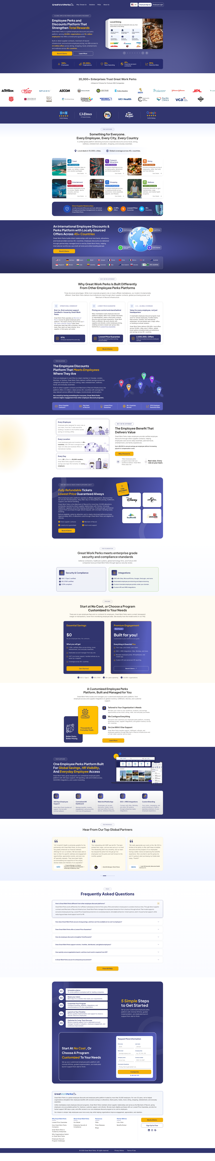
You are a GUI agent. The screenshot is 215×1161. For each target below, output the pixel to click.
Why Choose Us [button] (81, 4)
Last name (137, 1044)
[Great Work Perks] (65, 1094)
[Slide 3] (132, 53)
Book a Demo (152, 1120)
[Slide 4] (135, 53)
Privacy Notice (119, 1150)
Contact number (139, 1057)
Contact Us (135, 1072)
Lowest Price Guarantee (107, 327)
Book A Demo (62, 53)
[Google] (155, 1130)
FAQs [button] (99, 4)
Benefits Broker (121, 1125)
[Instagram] (152, 1130)
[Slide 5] (138, 53)
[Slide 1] (127, 53)
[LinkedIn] (149, 1130)
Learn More (83, 53)
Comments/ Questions (123, 1064)
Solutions (92, 4)
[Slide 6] (140, 53)
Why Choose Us (124, 454)
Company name (121, 1057)
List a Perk (120, 1122)
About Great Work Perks (81, 1119)
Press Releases (100, 1125)
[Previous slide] (123, 53)
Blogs (97, 1128)
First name (120, 1044)
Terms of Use (131, 1150)
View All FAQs (107, 968)
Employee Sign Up (145, 4)
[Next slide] (143, 53)
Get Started (84, 668)
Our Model (77, 1122)
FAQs (96, 1122)
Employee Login (158, 4)
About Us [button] (106, 4)
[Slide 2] (129, 53)
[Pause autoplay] (147, 53)
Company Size (138, 1050)
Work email (120, 1050)
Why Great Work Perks (59, 1119)
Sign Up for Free (152, 1125)
